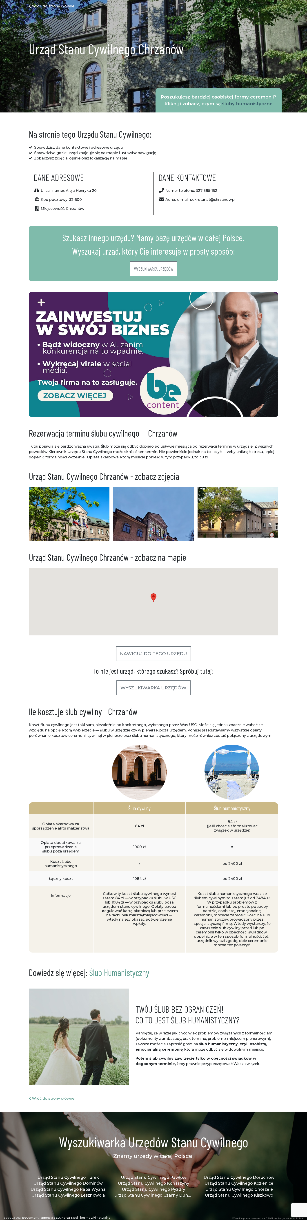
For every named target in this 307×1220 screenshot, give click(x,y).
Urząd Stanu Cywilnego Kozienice (239, 1183)
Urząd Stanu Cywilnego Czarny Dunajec (153, 1195)
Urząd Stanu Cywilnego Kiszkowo (239, 1195)
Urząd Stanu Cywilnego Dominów (68, 1183)
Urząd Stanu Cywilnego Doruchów (239, 1177)
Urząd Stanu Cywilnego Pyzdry (153, 1189)
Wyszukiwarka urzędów (153, 268)
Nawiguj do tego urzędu (153, 653)
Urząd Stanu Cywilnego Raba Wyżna (68, 1189)
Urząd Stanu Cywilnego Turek (68, 1177)
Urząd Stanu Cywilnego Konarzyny (153, 1183)
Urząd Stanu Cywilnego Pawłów (153, 1177)
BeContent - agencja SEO (41, 1217)
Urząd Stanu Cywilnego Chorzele (239, 1189)
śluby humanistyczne (247, 103)
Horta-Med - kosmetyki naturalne (86, 1217)
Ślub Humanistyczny (119, 972)
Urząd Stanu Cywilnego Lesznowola (68, 1195)
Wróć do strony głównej (53, 6)
